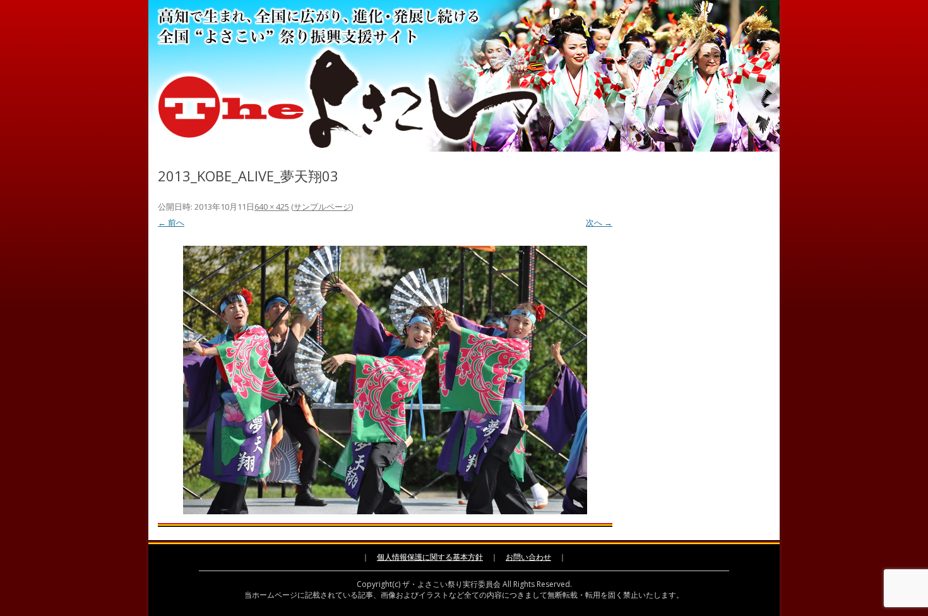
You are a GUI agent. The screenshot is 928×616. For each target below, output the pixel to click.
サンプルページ (322, 206)
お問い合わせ (528, 557)
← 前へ (171, 222)
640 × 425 (271, 206)
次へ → (599, 222)
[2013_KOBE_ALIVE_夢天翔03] (385, 380)
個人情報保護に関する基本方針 (430, 557)
